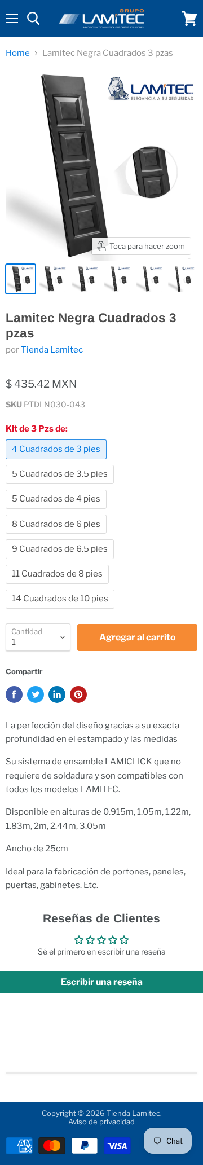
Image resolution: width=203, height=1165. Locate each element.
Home (18, 53)
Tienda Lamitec (52, 350)
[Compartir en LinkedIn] (56, 694)
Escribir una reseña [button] (102, 982)
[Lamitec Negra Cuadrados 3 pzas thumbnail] (20, 279)
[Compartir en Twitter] (35, 694)
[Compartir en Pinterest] (78, 694)
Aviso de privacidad (101, 1121)
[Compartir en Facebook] (14, 694)
